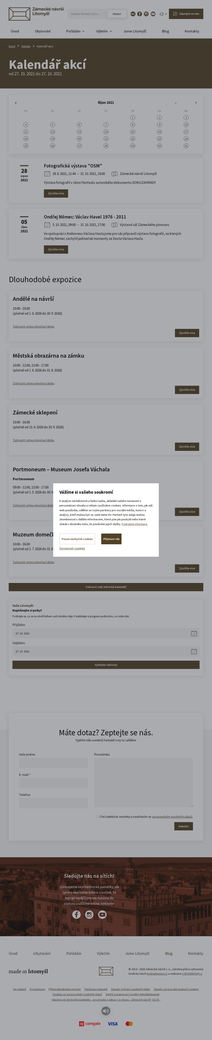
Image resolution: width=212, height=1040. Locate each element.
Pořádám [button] (73, 31)
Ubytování (43, 31)
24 (186, 139)
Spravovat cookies (72, 548)
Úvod (15, 31)
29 (132, 146)
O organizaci (37, 989)
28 (106, 146)
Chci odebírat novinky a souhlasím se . (146, 816)
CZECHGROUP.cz (192, 974)
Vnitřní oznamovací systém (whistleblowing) (133, 994)
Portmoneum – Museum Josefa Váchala (61, 469)
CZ (162, 14)
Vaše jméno (27, 754)
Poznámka (102, 754)
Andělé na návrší (33, 298)
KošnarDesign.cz (157, 974)
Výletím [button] (102, 31)
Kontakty (192, 31)
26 (52, 146)
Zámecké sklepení (35, 412)
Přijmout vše (111, 539)
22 (132, 139)
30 (159, 146)
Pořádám (73, 953)
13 (79, 132)
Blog (165, 31)
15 (132, 132)
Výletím (25, 46)
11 (25, 132)
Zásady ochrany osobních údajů (130, 989)
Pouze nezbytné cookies (77, 539)
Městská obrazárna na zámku (48, 355)
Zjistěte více (56, 193)
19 (52, 139)
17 (186, 132)
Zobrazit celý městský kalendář (106, 587)
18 (25, 139)
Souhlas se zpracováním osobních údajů (77, 994)
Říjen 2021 (106, 102)
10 (186, 125)
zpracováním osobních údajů (172, 816)
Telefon (24, 795)
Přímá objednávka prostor (65, 989)
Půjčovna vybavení (95, 989)
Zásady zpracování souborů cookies (176, 989)
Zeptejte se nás (189, 14)
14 (106, 132)
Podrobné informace (134, 524)
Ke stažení (19, 989)
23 (159, 139)
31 (186, 146)
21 (106, 139)
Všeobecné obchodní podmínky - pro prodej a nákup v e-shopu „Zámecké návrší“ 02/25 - (106, 1000)
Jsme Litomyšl (134, 31)
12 (52, 132)
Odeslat (183, 826)
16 (159, 132)
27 (79, 146)
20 (79, 139)
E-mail (25, 775)
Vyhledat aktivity (106, 665)
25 (25, 146)
